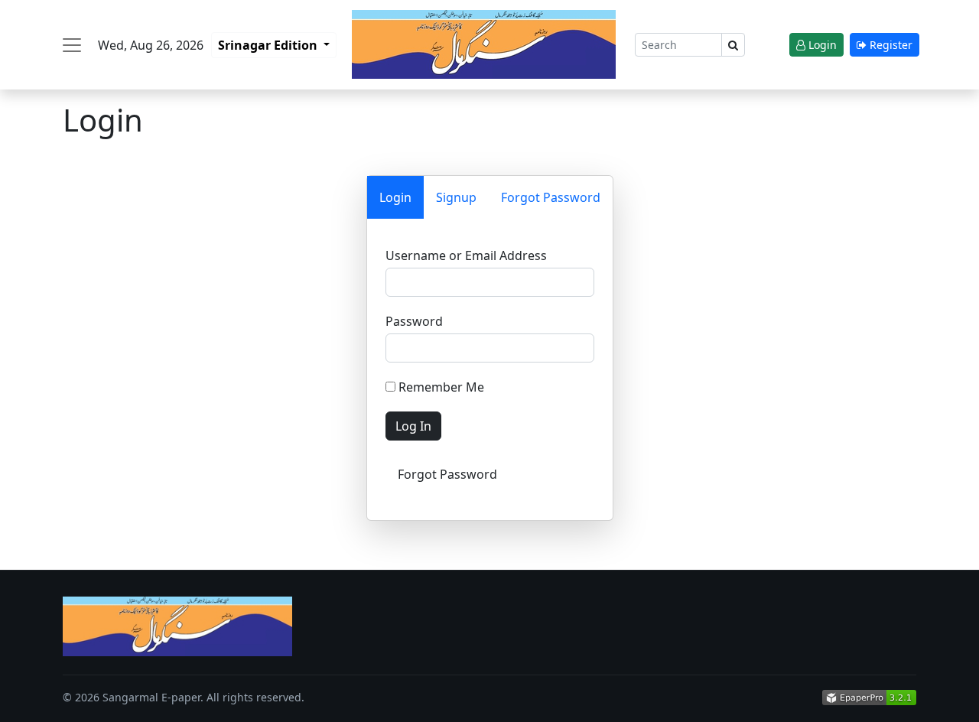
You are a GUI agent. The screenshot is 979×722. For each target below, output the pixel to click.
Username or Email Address (466, 255)
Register (889, 44)
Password (414, 321)
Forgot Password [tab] (550, 197)
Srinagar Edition (269, 45)
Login (821, 44)
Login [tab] (395, 197)
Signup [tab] (456, 197)
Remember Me (439, 387)
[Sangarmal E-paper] (484, 44)
